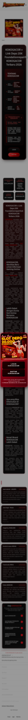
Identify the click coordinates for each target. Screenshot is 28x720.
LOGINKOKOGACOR (13, 365)
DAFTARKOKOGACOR (13, 372)
